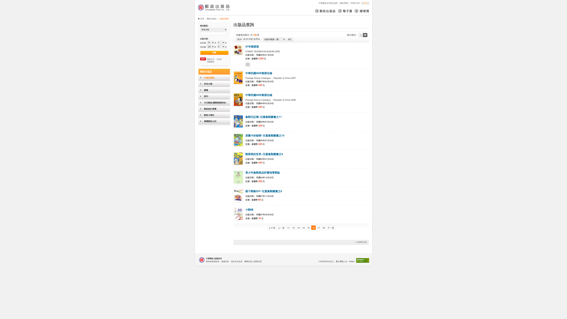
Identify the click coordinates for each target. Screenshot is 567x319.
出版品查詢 (209, 77)
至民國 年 (208, 46)
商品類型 (204, 25)
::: (199, 1)
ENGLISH (355, 2)
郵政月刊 (210, 59)
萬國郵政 (210, 61)
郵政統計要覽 (210, 108)
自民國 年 (208, 42)
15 (308, 227)
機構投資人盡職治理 (253, 261)
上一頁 (281, 227)
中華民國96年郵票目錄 (258, 73)
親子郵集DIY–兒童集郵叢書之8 (263, 191)
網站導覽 (344, 2)
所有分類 (208, 83)
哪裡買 (362, 11)
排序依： (257, 38)
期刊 (206, 96)
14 (303, 227)
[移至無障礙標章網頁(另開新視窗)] (362, 262)
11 (288, 227)
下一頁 (330, 227)
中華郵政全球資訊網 (327, 2)
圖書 (206, 90)
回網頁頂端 (362, 242)
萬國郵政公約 (210, 121)
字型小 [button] (362, 3)
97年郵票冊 (252, 46)
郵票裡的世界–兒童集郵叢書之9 (264, 154)
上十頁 (272, 227)
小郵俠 (249, 209)
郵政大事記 (209, 115)
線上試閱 (247, 64)
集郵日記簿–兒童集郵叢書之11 (263, 117)
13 (298, 227)
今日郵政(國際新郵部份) (215, 102)
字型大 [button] (368, 3)
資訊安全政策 (236, 261)
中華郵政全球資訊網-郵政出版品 (214, 7)
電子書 (346, 11)
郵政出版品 (326, 11)
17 (318, 227)
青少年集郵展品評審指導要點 (262, 172)
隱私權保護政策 (212, 261)
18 (323, 227)
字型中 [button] (365, 3)
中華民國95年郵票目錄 (258, 95)
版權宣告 (225, 261)
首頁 (202, 18)
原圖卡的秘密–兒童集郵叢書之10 (264, 135)
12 (293, 227)
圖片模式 (361, 35)
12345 (219, 59)
